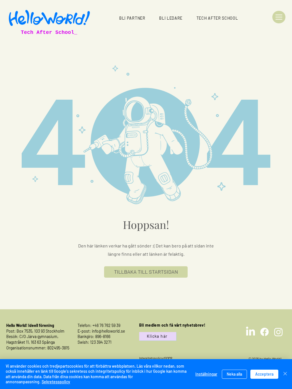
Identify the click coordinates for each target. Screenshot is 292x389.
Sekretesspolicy (56, 381)
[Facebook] (264, 331)
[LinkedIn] (250, 331)
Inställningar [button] (206, 374)
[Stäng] (285, 374)
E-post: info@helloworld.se (101, 331)
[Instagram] (278, 331)
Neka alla (234, 374)
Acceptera (264, 374)
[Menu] (278, 17)
